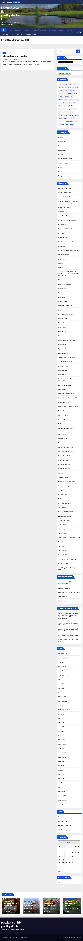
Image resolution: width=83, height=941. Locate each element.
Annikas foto (62, 211)
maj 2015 (61, 684)
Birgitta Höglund (63, 237)
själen (65, 115)
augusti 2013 (62, 765)
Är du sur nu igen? (63, 596)
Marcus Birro (62, 411)
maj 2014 (61, 727)
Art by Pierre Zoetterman (65, 216)
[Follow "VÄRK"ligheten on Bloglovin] (64, 73)
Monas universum (63, 443)
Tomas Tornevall (63, 533)
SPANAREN (62, 507)
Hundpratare (62, 344)
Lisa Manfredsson (63, 402)
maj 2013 (61, 778)
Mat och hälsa (62, 419)
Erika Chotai (62, 310)
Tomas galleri (62, 524)
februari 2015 (62, 696)
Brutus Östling (62, 259)
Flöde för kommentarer (65, 825)
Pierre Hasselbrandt (64, 464)
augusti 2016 (62, 666)
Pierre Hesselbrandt (64, 468)
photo (74, 109)
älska (67, 124)
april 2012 (61, 804)
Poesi (61, 30)
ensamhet (71, 90)
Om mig (26, 30)
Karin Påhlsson (62, 374)
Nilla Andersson (63, 460)
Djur (59, 146)
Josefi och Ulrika (63, 366)
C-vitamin (75, 87)
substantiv (66, 118)
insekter (77, 99)
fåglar (60, 96)
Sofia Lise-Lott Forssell (65, 503)
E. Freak (60, 293)
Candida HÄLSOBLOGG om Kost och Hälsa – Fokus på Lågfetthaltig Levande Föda (68, 273)
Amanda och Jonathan (65, 192)
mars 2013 (61, 787)
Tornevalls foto (62, 550)
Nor (59, 635)
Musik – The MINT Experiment (67, 456)
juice (60, 102)
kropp (60, 106)
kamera (65, 102)
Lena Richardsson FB (64, 385)
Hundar (71, 99)
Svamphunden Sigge (64, 516)
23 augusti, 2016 (71, 908)
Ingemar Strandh (63, 353)
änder (71, 124)
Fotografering (17, 34)
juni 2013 (61, 774)
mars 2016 (61, 671)
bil (59, 87)
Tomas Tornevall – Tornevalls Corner (69, 537)
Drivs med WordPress (6, 937)
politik (60, 112)
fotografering (62, 93)
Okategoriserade (63, 163)
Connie (16, 59)
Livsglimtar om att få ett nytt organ (68, 406)
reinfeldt (66, 112)
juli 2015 (60, 679)
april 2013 (61, 783)
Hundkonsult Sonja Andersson (67, 340)
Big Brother (61, 233)
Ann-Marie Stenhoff (64, 197)
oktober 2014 (62, 705)
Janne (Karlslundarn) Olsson (66, 357)
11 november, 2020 (11, 908)
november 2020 (63, 653)
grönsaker (66, 96)
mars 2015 (61, 692)
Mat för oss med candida (65, 158)
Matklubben (61, 424)
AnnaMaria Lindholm (64, 207)
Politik (60, 171)
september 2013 (63, 761)
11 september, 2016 (51, 908)
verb (76, 121)
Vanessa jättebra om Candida (67, 559)
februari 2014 (62, 740)
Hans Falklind (62, 327)
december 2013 (63, 748)
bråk (69, 87)
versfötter (61, 124)
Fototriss (70, 93)
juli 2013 (60, 770)
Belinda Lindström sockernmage (67, 229)
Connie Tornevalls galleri (65, 284)
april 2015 (61, 688)
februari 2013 (62, 791)
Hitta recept (61, 336)
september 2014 (63, 709)
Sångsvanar (61, 601)
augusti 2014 (62, 714)
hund (66, 99)
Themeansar (24, 937)
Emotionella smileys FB (65, 305)
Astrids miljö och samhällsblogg (67, 220)
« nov (59, 871)
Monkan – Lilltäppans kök (65, 447)
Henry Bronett (62, 331)
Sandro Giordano (63, 477)
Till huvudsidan (14, 30)
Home (60, 937)
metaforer (71, 106)
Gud (72, 96)
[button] (77, 32)
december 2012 (63, 800)
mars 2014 (61, 735)
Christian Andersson (64, 280)
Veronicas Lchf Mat (64, 563)
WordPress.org (62, 830)
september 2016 (63, 662)
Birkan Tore (61, 246)
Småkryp (60, 499)
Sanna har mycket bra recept (66, 481)
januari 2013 (62, 796)
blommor (64, 87)
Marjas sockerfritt (63, 415)
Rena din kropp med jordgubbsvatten (69, 592)
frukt (75, 93)
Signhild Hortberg (63, 486)
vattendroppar (69, 121)
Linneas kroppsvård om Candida (67, 398)
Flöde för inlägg (63, 821)
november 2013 (63, 753)
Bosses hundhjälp (63, 254)
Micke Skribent (62, 438)
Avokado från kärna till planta (71, 635)
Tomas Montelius (63, 529)
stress (60, 118)
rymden (72, 112)
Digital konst (31, 34)
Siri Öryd (60, 490)
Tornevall (61, 546)
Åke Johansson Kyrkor (65, 188)
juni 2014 (61, 722)
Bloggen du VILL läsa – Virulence (68, 250)
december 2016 (63, 658)
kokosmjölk (72, 102)
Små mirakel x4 (62, 494)
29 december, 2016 (31, 908)
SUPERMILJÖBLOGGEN (65, 512)
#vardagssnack (63, 84)
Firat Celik (61, 323)
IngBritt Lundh (62, 349)
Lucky (65, 106)
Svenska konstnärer (64, 520)
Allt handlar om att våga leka (15, 56)
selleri (60, 115)
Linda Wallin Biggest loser (66, 393)
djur (66, 90)
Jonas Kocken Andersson (65, 361)
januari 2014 (62, 744)
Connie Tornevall (63, 623)
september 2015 (63, 675)
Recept (5, 34)
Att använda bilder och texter (44, 30)
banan (70, 84)
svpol (72, 118)
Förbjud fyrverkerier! (64, 588)
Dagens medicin (63, 288)
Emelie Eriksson (63, 301)
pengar (69, 109)
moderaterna (62, 109)
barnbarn (76, 84)
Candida (70, 30)
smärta (71, 115)
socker (76, 115)
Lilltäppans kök (62, 389)
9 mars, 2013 (8, 59)
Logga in (60, 817)
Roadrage (61, 473)
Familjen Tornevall (63, 318)
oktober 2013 (62, 757)
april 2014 (61, 731)
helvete (61, 99)
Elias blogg (61, 297)
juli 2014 (60, 718)
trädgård (61, 121)
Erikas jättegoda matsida (65, 314)
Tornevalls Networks (64, 555)
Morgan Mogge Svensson (65, 451)
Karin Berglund (62, 370)
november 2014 (63, 701)
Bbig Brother (62, 224)
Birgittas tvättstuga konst (65, 242)
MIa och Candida (63, 434)
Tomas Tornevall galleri (65, 542)
